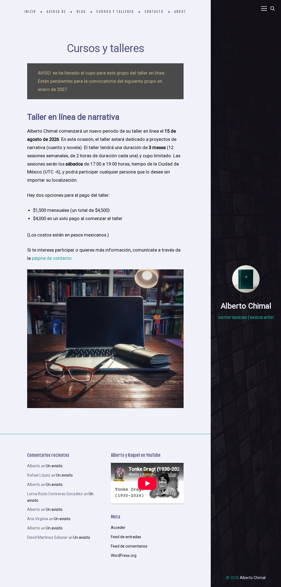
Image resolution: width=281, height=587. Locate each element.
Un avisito (54, 466)
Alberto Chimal (246, 305)
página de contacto (52, 258)
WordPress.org (123, 555)
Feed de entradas (126, 537)
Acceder (118, 527)
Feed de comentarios (129, 546)
